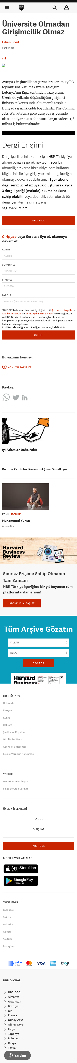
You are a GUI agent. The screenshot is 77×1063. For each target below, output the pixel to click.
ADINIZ (6, 249)
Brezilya (12, 1006)
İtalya (11, 1029)
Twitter (7, 917)
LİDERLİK (15, 514)
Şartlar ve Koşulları (63, 310)
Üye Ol (38, 819)
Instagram (9, 946)
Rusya (11, 1043)
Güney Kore (15, 1024)
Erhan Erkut (10, 42)
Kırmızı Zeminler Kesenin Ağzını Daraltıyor (34, 469)
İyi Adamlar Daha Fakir (19, 450)
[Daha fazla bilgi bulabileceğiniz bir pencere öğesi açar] (17, 1056)
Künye (6, 717)
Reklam (7, 725)
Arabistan (14, 1001)
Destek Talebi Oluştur (15, 781)
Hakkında (8, 703)
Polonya (12, 1038)
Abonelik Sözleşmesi (15, 746)
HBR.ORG (14, 992)
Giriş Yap (38, 829)
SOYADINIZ (8, 264)
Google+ (8, 931)
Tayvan (12, 1047)
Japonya (13, 1034)
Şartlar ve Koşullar (14, 732)
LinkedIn (8, 924)
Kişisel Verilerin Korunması (18, 754)
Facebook (8, 910)
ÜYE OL (38, 334)
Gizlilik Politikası (11, 313)
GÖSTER (39, 663)
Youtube (8, 939)
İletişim (7, 710)
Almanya (13, 997)
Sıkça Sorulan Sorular (15, 788)
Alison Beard (9, 526)
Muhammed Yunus (16, 521)
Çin (9, 1011)
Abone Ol (38, 220)
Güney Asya (15, 1020)
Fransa (12, 1015)
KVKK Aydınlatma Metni (39, 313)
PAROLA (6, 295)
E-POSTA (7, 280)
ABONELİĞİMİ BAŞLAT (21, 603)
